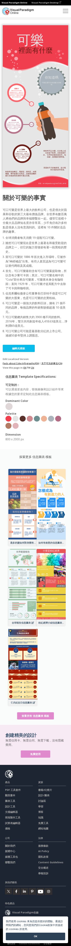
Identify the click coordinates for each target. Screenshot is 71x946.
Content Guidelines (50, 862)
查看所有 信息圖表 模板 (35, 715)
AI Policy (43, 851)
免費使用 (35, 754)
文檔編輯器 (11, 812)
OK (35, 936)
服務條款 (43, 845)
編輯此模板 (18, 348)
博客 (40, 812)
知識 (40, 817)
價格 (7, 828)
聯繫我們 (10, 862)
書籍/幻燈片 (45, 790)
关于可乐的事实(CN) (51, 363)
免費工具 (43, 823)
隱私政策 (43, 856)
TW (28, 367)
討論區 (42, 801)
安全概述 (43, 867)
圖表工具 (10, 801)
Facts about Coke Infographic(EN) (21, 363)
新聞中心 (10, 851)
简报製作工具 (12, 817)
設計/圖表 (44, 795)
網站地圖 (43, 828)
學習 (40, 806)
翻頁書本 (10, 795)
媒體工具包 (11, 856)
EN (24, 367)
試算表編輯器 (12, 823)
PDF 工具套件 (13, 790)
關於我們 (10, 845)
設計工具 (10, 806)
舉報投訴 (43, 873)
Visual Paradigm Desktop (45, 2)
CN (32, 367)
